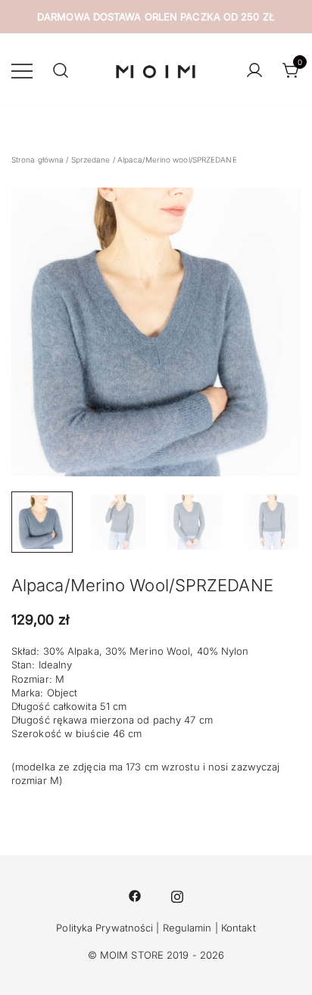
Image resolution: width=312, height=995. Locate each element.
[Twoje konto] (254, 71)
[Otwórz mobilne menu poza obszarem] (22, 70)
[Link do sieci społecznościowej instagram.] (177, 894)
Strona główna (37, 159)
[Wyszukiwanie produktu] (60, 71)
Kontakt (238, 928)
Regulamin (187, 928)
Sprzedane (91, 159)
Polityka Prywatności (104, 928)
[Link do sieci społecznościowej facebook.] (135, 894)
